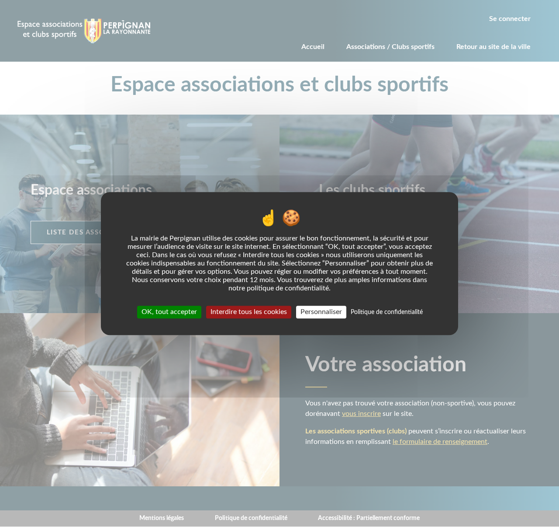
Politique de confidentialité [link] (387, 312)
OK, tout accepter (169, 311)
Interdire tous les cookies (248, 311)
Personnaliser (321, 311)
